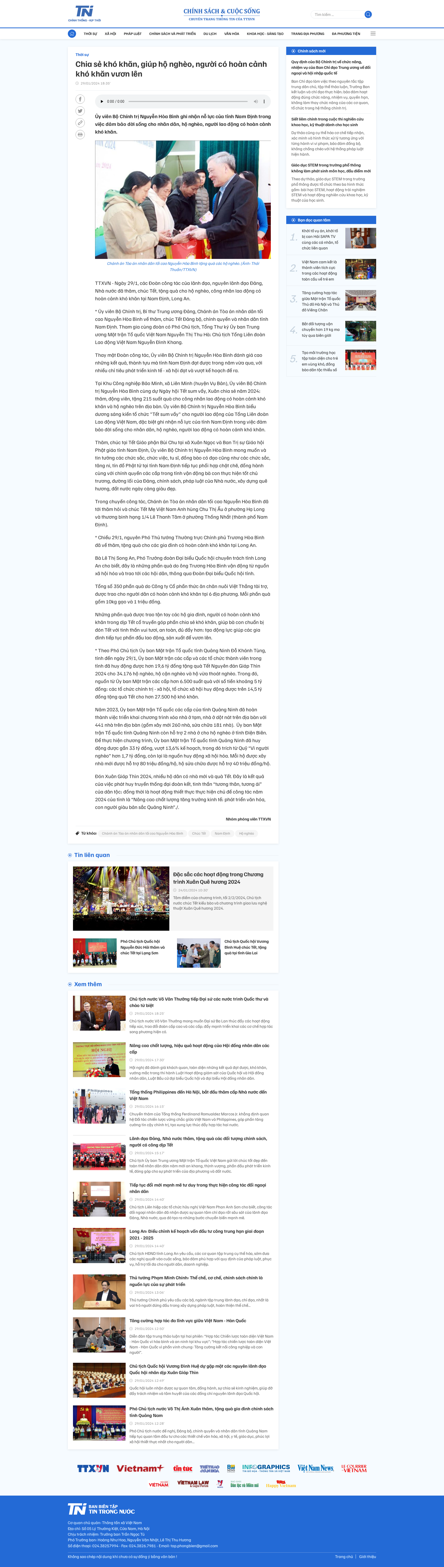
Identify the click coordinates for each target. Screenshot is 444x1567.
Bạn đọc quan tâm (314, 219)
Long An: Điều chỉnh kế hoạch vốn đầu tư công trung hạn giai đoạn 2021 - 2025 (197, 1234)
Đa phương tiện (346, 33)
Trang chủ (344, 1556)
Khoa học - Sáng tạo (265, 33)
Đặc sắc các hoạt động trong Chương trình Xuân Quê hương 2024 (218, 877)
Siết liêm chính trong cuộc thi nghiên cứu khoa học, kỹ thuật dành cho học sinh (327, 121)
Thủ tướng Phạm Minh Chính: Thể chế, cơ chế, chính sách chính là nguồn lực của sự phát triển (196, 1281)
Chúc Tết (199, 833)
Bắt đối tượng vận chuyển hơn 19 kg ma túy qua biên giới (321, 329)
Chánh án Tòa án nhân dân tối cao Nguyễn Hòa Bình (142, 833)
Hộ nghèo (246, 833)
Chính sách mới (312, 50)
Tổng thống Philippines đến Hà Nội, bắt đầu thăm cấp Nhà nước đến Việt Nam (198, 1095)
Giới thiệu (367, 1556)
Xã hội (110, 33)
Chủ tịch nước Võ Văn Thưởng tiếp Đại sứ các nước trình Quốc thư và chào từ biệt (199, 1002)
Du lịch (210, 33)
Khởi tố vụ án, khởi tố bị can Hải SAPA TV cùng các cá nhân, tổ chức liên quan (320, 239)
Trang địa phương (307, 33)
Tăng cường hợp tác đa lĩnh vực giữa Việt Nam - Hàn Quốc (188, 1320)
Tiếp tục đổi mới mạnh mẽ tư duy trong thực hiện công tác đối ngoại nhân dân (198, 1188)
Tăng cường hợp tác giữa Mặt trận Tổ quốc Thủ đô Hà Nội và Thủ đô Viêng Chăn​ (321, 301)
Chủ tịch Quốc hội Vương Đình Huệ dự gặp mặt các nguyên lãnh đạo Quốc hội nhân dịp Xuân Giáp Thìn (198, 1369)
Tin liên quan (92, 854)
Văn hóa (231, 33)
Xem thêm (88, 984)
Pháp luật (133, 33)
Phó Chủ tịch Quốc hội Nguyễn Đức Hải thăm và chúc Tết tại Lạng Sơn (143, 947)
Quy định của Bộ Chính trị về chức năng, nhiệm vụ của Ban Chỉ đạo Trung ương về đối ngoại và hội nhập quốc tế (331, 67)
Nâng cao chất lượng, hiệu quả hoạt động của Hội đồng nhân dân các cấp (199, 1048)
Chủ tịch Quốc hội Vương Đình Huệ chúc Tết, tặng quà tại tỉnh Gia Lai (247, 947)
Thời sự (90, 33)
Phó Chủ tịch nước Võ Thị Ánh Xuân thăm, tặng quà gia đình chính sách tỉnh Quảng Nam (201, 1412)
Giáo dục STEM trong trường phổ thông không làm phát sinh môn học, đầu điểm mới (331, 168)
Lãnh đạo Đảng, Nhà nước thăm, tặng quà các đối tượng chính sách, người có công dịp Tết (198, 1141)
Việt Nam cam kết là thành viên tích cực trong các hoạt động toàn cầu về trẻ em (319, 270)
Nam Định (222, 833)
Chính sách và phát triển (172, 33)
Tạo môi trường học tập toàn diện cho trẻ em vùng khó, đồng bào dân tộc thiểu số (320, 361)
